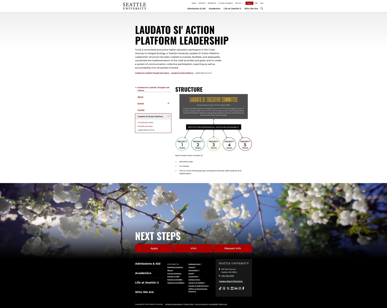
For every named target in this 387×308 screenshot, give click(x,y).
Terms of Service (201, 304)
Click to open (239, 3)
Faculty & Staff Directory (198, 286)
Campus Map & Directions (231, 281)
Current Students (174, 273)
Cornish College (224, 3)
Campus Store (194, 280)
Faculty (141, 110)
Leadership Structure (146, 130)
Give (261, 3)
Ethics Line (223, 304)
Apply (249, 3)
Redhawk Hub (194, 264)
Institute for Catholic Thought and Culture (152, 73)
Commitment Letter (145, 122)
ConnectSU (193, 276)
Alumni (170, 270)
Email (190, 273)
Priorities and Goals (145, 126)
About (140, 97)
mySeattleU (193, 270)
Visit (256, 3)
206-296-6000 (227, 276)
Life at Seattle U (232, 8)
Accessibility (213, 304)
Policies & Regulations (173, 304)
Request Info (233, 248)
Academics (214, 8)
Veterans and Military (175, 283)
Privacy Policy (188, 304)
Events (201, 3)
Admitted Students (175, 267)
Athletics (211, 3)
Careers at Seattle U (196, 283)
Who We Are (251, 8)
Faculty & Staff (173, 276)
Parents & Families (175, 280)
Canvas (191, 267)
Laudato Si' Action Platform (182, 73)
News (194, 3)
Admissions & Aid (196, 8)
